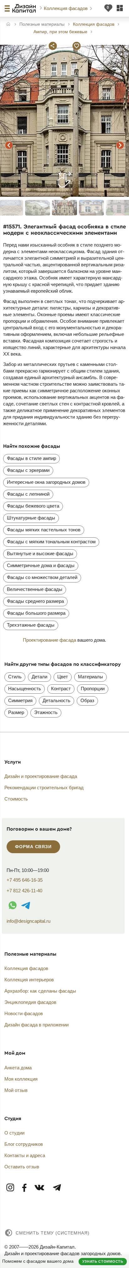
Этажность (46, 712)
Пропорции (93, 688)
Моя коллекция (21, 1079)
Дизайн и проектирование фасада (40, 776)
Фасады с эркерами (28, 470)
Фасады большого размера (36, 613)
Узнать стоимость (102, 1261)
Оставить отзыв (21, 1166)
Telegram (56, 1188)
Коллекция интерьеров (29, 979)
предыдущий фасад (9, 145)
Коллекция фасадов (66, 8)
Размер (16, 712)
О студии (14, 1132)
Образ (87, 700)
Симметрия (20, 700)
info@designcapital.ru (28, 921)
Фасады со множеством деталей (42, 577)
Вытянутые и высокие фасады (40, 553)
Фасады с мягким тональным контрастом (51, 541)
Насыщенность (24, 688)
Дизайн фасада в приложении (36, 1024)
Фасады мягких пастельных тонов (43, 529)
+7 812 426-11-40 (24, 890)
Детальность (56, 700)
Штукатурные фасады (31, 517)
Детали (39, 676)
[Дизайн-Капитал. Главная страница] (25, 8)
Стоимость (16, 798)
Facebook (24, 1188)
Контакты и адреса (24, 1155)
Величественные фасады (34, 589)
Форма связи (33, 846)
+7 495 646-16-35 (25, 880)
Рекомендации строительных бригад (44, 787)
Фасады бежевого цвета (33, 506)
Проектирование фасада (49, 640)
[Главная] (8, 24)
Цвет (62, 676)
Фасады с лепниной (28, 494)
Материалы (90, 676)
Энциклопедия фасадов (30, 1002)
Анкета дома (18, 1067)
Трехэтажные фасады (30, 625)
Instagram (10, 1188)
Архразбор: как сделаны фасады (40, 991)
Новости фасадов (23, 1013)
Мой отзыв (16, 1090)
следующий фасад (120, 145)
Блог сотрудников (23, 1144)
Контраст (61, 688)
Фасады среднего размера (35, 601)
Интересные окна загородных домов (46, 482)
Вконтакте (40, 1188)
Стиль (15, 676)
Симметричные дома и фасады (41, 565)
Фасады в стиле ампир (31, 458)
